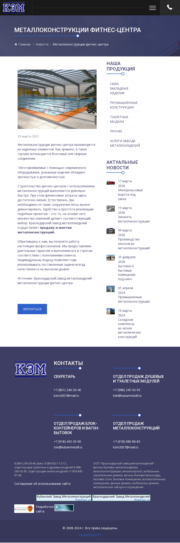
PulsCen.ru (83, 500)
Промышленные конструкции (124, 105)
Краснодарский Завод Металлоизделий (121, 496)
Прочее (116, 131)
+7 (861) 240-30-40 (67, 390)
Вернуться (32, 309)
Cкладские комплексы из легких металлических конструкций (129, 328)
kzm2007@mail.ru (66, 395)
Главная (24, 44)
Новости (42, 44)
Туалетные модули (119, 119)
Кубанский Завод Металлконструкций (64, 496)
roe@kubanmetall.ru (68, 447)
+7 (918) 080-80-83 (126, 441)
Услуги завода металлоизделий (124, 143)
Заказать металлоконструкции (134, 219)
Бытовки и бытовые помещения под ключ (126, 272)
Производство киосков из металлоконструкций (134, 243)
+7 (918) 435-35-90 (67, 441)
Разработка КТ (90, 535)
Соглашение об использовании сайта (42, 484)
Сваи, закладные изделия (119, 88)
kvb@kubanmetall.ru (127, 395)
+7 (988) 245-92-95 (126, 390)
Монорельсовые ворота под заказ (130, 194)
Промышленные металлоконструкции (134, 299)
